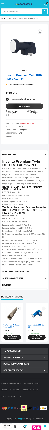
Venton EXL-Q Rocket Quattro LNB (11, 326)
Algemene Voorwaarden (10, 383)
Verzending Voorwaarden (10, 390)
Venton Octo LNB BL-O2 (36, 326)
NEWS (20, 396)
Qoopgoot (23, 130)
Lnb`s (21, 133)
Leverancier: (11, 130)
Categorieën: (11, 133)
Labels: (9, 136)
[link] (19, 308)
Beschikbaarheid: (13, 123)
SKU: (8, 127)
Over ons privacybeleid (30, 383)
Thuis (3, 19)
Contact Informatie (8, 396)
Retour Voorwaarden (31, 390)
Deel (9, 115)
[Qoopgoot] (23, 4)
